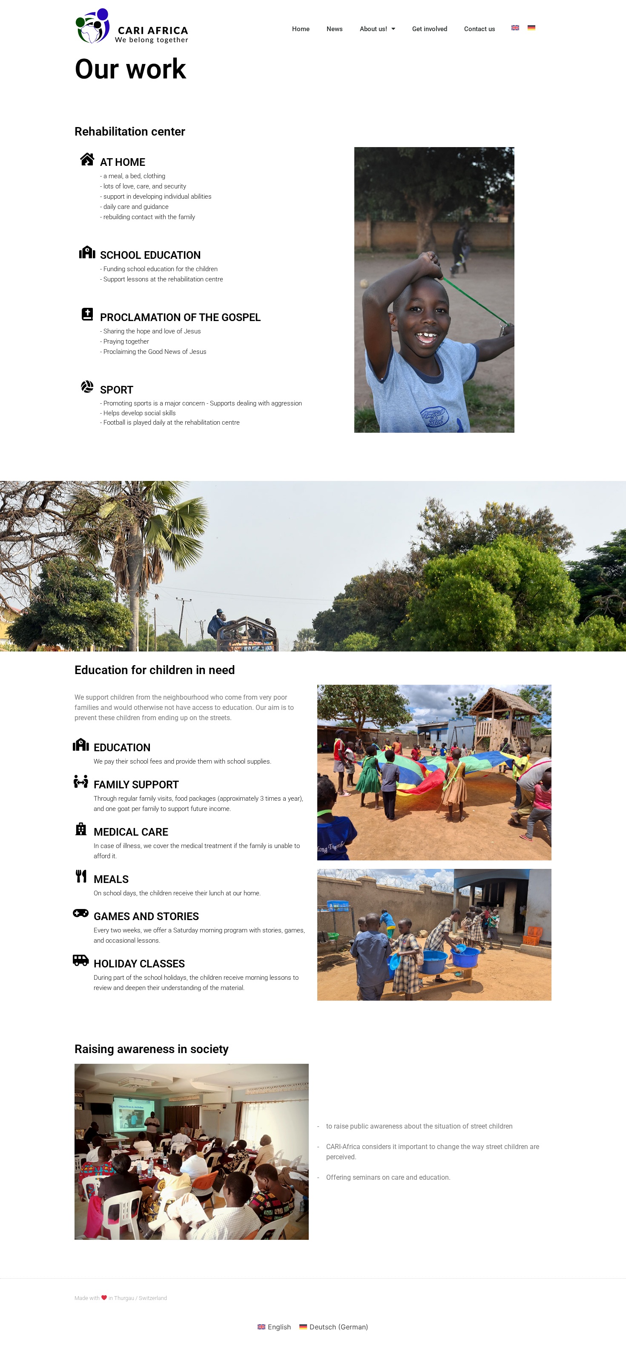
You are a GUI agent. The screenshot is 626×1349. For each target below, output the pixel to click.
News (335, 29)
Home (301, 29)
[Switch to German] (531, 27)
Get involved (429, 29)
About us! (373, 29)
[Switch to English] (515, 27)
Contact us (479, 29)
